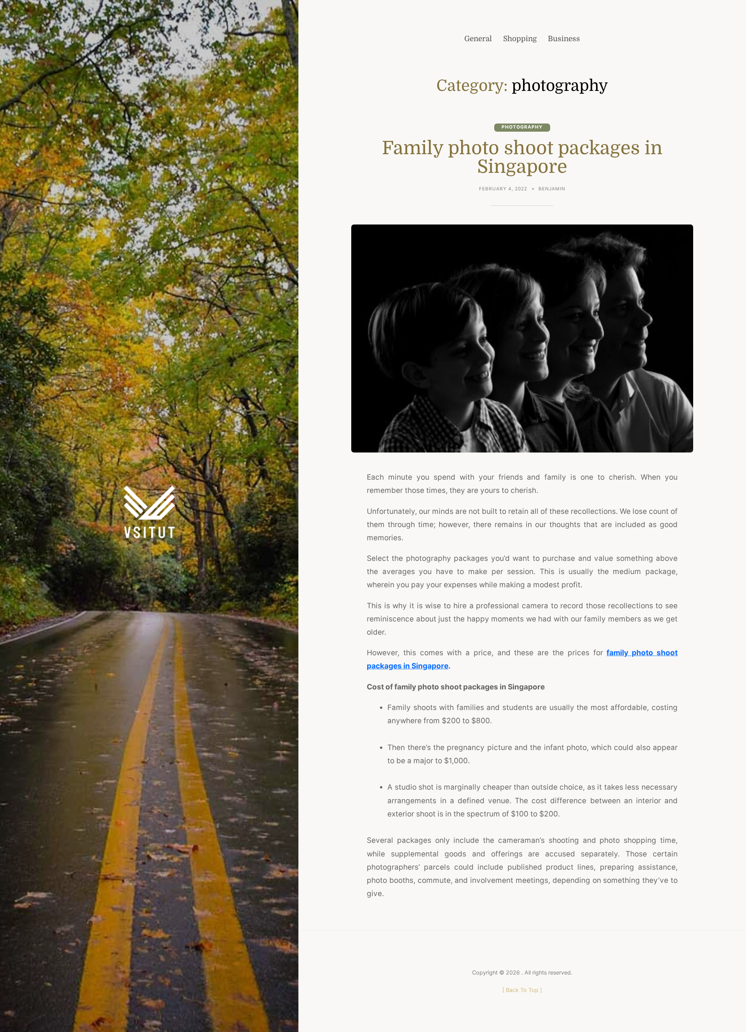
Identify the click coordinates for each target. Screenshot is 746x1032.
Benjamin (552, 188)
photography (522, 127)
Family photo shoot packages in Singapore (522, 157)
